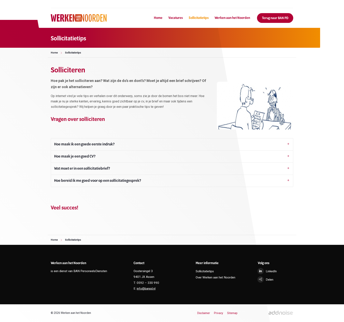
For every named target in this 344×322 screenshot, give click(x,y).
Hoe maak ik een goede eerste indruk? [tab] (84, 144)
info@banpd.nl (146, 288)
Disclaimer (203, 313)
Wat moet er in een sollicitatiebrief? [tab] (82, 169)
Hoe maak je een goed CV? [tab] (75, 157)
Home (158, 18)
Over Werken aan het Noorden (215, 277)
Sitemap (232, 313)
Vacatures (175, 18)
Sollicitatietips (199, 18)
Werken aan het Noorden (232, 18)
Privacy (218, 313)
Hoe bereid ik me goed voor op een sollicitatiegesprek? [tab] (97, 181)
